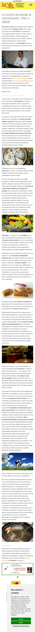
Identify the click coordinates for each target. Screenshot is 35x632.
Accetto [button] (21, 619)
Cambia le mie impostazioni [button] (21, 626)
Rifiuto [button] (21, 622)
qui (23, 560)
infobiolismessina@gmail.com (22, 81)
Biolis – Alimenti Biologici (19, 78)
